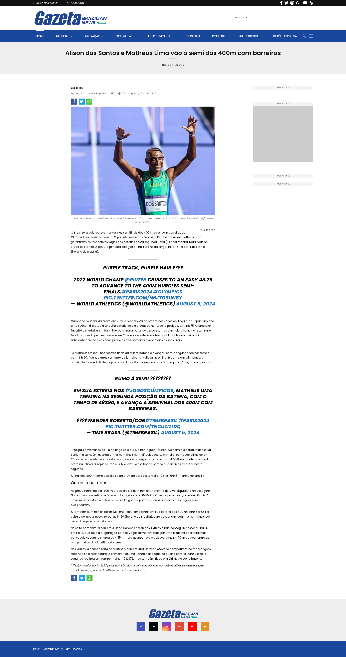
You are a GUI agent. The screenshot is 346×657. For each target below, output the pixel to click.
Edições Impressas (285, 36)
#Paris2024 (137, 291)
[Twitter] (286, 3)
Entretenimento (160, 36)
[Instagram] (292, 3)
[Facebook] (281, 3)
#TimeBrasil (161, 420)
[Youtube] (305, 3)
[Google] (298, 3)
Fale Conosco (249, 36)
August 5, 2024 (195, 303)
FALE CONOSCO (75, 3)
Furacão (193, 36)
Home (40, 36)
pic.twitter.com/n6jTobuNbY (143, 297)
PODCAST (219, 36)
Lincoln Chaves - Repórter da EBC (95, 93)
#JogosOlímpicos (149, 390)
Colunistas (124, 36)
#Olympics (167, 291)
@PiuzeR (135, 279)
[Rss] (311, 3)
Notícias (62, 36)
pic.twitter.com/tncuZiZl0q (143, 426)
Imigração (92, 36)
